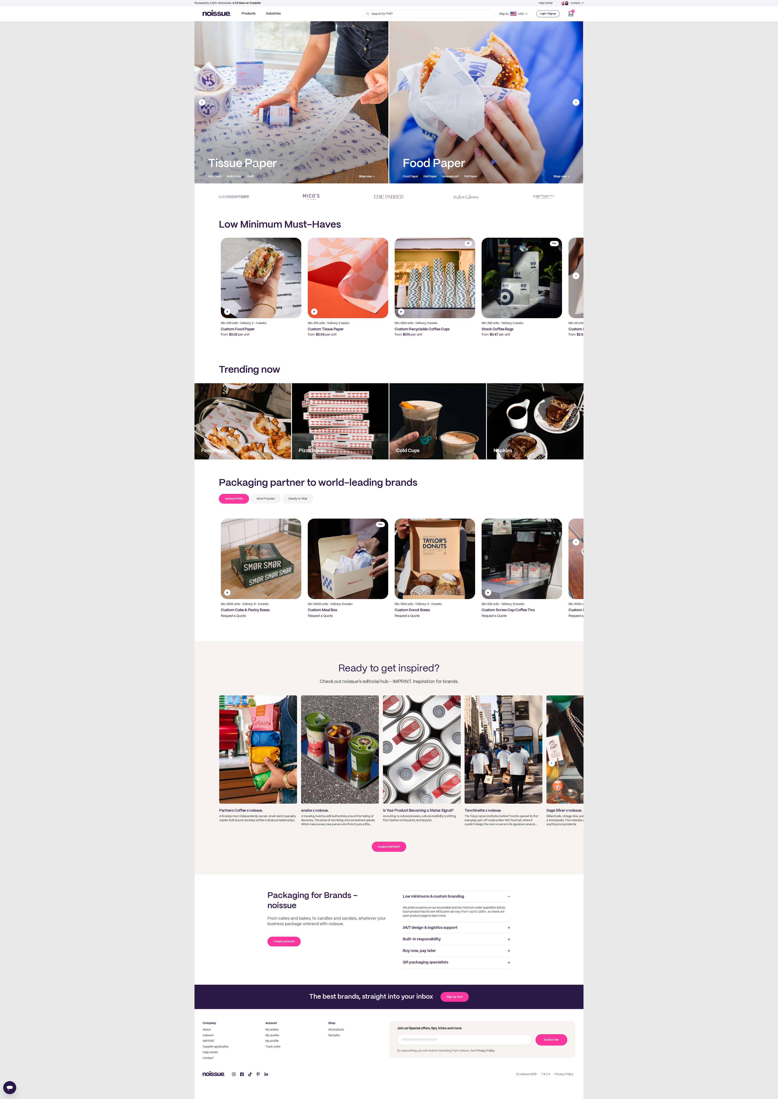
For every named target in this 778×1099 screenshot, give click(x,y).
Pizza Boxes (491, 176)
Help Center (546, 3)
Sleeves (358, 176)
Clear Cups (314, 176)
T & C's (545, 1074)
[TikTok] (250, 1074)
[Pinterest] (258, 1074)
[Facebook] (242, 1074)
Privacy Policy (485, 1050)
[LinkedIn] (266, 1074)
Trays (526, 176)
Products (248, 13)
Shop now (251, 176)
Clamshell (510, 176)
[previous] (202, 102)
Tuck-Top (541, 176)
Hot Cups (295, 176)
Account (271, 1023)
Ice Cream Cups (337, 176)
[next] (576, 102)
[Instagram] (234, 1074)
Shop (331, 1023)
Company (209, 1023)
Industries (273, 13)
